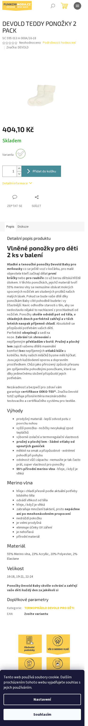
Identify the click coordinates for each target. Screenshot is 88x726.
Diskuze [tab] (23, 226)
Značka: (17, 47)
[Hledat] (52, 6)
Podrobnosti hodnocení (59, 43)
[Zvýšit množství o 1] (19, 168)
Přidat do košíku (44, 171)
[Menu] (77, 6)
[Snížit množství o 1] (19, 174)
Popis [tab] (10, 226)
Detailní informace (15, 183)
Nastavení (42, 699)
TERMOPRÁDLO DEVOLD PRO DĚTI (49, 608)
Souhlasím (42, 714)
